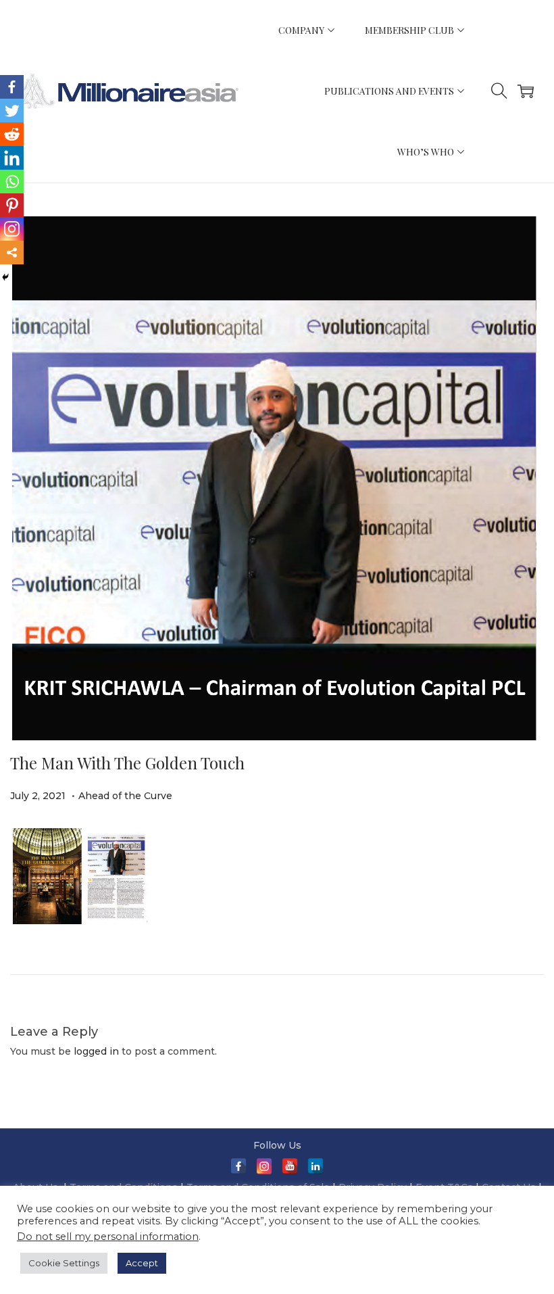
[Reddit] (12, 134)
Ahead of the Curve (125, 796)
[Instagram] (12, 229)
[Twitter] (12, 110)
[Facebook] (12, 87)
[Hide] (5, 277)
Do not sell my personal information (108, 1236)
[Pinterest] (12, 205)
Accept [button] (142, 1262)
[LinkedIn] (12, 158)
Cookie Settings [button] (63, 1262)
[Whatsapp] (12, 181)
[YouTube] (290, 1166)
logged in (96, 1051)
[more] (12, 252)
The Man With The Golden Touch (127, 762)
